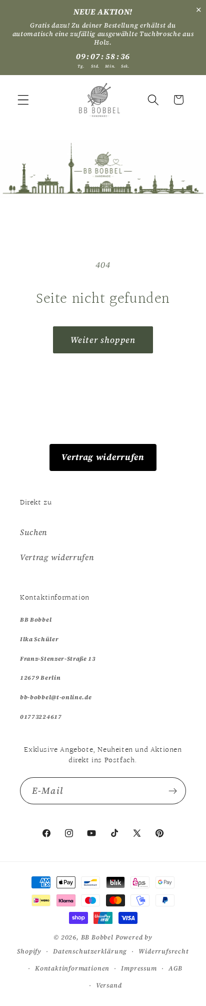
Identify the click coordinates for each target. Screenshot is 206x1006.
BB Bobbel (97, 937)
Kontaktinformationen (72, 968)
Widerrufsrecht (163, 951)
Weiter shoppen (103, 340)
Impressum (138, 968)
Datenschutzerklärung (90, 951)
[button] (23, 100)
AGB (175, 968)
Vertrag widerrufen (103, 457)
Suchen (34, 532)
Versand (109, 985)
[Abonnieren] (173, 790)
